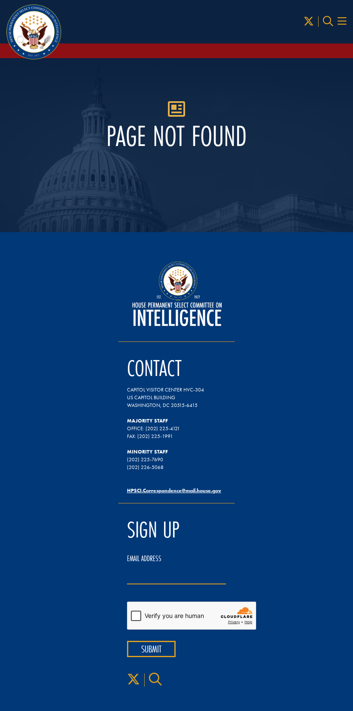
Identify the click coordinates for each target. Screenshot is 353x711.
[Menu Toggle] (342, 21)
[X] (308, 21)
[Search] (328, 21)
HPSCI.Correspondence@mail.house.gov (174, 490)
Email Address (144, 558)
